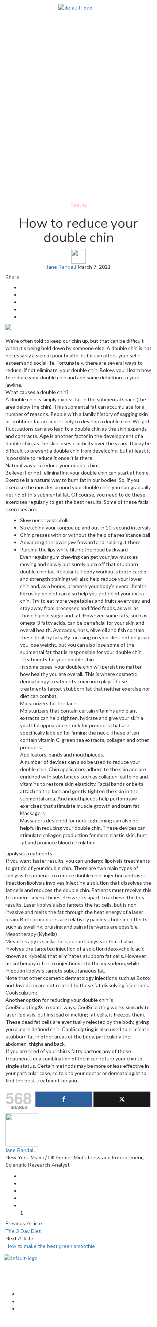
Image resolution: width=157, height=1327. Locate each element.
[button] (78, 26)
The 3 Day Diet (23, 1231)
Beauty (78, 205)
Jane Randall (61, 267)
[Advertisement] (78, 119)
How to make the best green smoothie (50, 1246)
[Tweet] (121, 1099)
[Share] (63, 1099)
